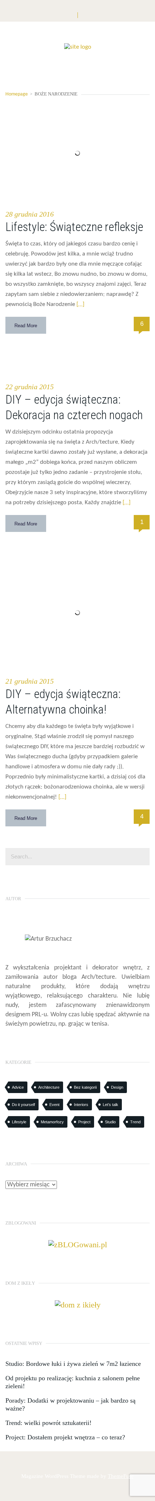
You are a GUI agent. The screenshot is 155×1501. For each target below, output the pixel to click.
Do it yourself (23, 1104)
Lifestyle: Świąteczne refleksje (74, 227)
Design (117, 1087)
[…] (79, 304)
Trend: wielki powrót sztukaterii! (48, 1422)
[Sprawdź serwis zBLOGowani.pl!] (77, 1243)
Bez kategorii (85, 1087)
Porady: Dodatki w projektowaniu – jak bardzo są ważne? (70, 1404)
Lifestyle (19, 1122)
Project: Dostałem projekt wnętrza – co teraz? (65, 1437)
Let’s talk (110, 1104)
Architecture (48, 1087)
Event (54, 1104)
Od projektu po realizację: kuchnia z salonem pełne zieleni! (72, 1382)
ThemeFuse (121, 1476)
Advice (18, 1087)
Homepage (16, 94)
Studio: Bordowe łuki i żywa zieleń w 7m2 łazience (73, 1363)
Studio (110, 1122)
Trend (135, 1122)
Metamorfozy (52, 1122)
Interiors (81, 1104)
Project (84, 1122)
